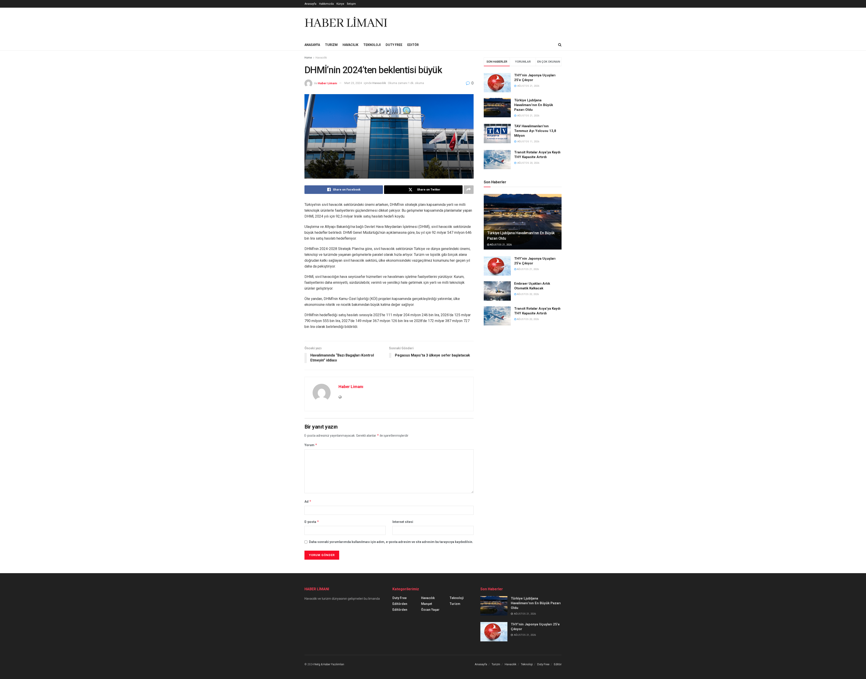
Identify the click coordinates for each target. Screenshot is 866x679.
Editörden (399, 604)
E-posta (311, 522)
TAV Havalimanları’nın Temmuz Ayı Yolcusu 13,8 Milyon (535, 131)
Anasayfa (310, 3)
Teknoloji (372, 45)
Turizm (331, 45)
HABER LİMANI (345, 23)
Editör (413, 45)
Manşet (426, 604)
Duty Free (394, 45)
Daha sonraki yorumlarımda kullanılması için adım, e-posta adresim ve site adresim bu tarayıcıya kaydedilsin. (391, 542)
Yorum (310, 445)
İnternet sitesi (402, 522)
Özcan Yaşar (430, 609)
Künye (340, 3)
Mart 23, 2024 (353, 83)
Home (308, 57)
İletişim (351, 3)
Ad (307, 501)
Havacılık (350, 45)
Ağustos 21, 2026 (500, 244)
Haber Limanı (327, 83)
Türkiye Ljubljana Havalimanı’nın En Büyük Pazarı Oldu (533, 105)
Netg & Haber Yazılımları (329, 664)
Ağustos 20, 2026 (527, 294)
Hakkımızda (326, 3)
